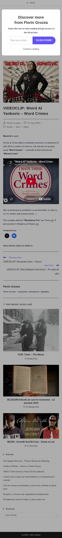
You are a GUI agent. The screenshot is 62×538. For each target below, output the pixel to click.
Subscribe (44, 40)
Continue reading (31, 49)
